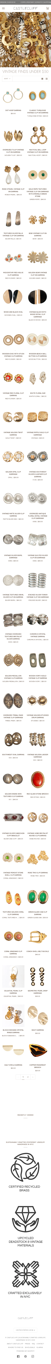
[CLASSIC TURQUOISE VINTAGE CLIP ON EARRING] (38, 96)
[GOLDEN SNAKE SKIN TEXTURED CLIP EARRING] (13, 779)
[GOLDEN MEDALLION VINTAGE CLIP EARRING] (13, 661)
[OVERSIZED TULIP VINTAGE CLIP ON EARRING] (13, 135)
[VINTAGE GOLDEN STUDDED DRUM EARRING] (38, 701)
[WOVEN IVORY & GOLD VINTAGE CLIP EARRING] (38, 661)
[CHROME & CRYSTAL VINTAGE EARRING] (38, 619)
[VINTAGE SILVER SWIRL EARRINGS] (13, 541)
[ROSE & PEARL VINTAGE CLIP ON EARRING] (13, 175)
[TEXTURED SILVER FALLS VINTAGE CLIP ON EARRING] (13, 219)
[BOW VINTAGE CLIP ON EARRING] (38, 219)
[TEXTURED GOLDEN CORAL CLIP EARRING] (13, 897)
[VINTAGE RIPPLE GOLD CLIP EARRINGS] (38, 418)
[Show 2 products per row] (46, 78)
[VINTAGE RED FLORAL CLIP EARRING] (13, 379)
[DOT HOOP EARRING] (13, 96)
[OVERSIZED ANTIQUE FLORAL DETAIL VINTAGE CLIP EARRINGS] (38, 499)
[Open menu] (6, 8)
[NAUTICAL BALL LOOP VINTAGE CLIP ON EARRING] (38, 135)
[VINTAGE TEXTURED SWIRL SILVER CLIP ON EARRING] (13, 580)
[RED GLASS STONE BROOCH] (38, 779)
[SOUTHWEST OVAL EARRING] (13, 740)
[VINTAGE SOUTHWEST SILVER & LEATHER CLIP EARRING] (38, 457)
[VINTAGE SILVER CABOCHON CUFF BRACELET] (13, 819)
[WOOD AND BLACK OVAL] (13, 297)
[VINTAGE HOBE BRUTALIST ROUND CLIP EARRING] (38, 819)
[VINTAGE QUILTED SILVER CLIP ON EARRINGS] (38, 541)
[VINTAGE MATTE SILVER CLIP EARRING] (13, 499)
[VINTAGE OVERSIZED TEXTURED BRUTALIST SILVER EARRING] (13, 619)
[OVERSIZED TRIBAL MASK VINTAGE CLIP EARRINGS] (13, 701)
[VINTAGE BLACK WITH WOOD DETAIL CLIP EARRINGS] (38, 297)
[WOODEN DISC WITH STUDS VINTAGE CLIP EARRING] (13, 339)
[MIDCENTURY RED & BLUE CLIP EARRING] (13, 258)
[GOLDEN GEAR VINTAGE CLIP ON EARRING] (38, 258)
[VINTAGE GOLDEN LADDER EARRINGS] (38, 740)
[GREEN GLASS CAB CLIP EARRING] (38, 897)
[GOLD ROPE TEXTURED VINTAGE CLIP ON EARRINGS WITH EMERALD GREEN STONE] (38, 175)
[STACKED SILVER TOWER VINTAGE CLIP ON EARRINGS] (38, 580)
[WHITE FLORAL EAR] (38, 379)
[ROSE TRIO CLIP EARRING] (38, 858)
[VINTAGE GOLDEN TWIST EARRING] (13, 418)
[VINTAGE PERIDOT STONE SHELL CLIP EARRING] (13, 858)
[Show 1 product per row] (42, 78)
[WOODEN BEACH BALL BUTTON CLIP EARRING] (38, 339)
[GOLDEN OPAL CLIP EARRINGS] (13, 457)
